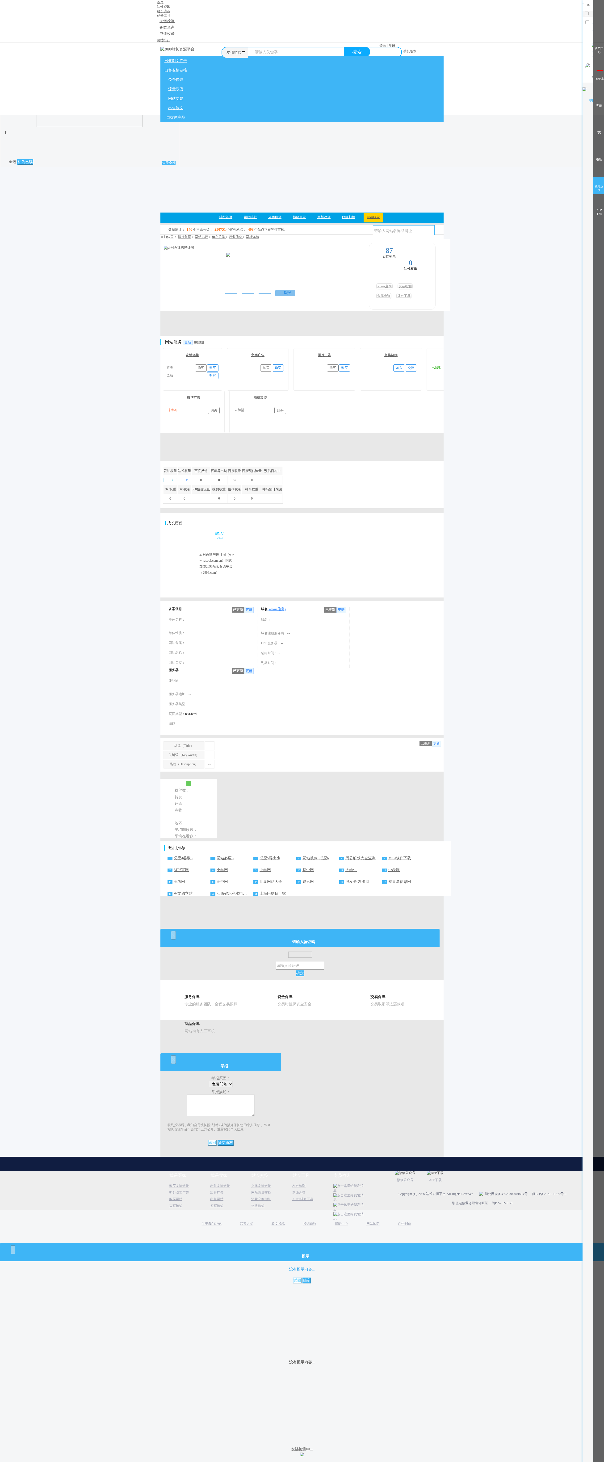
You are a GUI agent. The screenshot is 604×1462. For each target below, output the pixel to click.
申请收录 (167, 34)
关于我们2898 (212, 1224)
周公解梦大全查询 (360, 858)
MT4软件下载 (399, 858)
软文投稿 (278, 1224)
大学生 (351, 870)
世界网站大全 (271, 882)
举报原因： (220, 1078)
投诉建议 (309, 1224)
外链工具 (404, 296)
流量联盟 (175, 89)
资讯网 (308, 882)
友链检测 (167, 21)
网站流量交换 (261, 1192)
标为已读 (25, 162)
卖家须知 (216, 1205)
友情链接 (192, 355)
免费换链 (175, 80)
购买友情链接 (179, 1186)
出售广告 (216, 1192)
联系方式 (246, 1224)
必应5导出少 (270, 858)
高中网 (222, 882)
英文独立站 (183, 893)
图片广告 (324, 355)
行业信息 (236, 237)
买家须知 (175, 1205)
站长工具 (163, 15)
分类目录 (274, 217)
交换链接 (391, 355)
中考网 (394, 870)
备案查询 (167, 27)
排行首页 (225, 217)
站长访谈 (163, 11)
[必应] (275, 274)
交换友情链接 (261, 1186)
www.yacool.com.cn (238, 261)
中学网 (265, 870)
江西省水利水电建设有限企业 (241, 893)
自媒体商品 (175, 117)
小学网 (222, 870)
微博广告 (193, 397)
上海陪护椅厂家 (273, 893)
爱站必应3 (225, 858)
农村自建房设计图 (246, 249)
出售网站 (216, 1199)
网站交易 (175, 98)
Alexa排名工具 (302, 1199)
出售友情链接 (175, 70)
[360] (256, 274)
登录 (382, 45)
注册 (392, 45)
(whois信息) (277, 609)
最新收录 (324, 217)
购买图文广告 (179, 1192)
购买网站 (175, 1199)
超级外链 (299, 1192)
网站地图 (373, 1224)
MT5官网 (181, 870)
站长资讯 (163, 6)
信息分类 (219, 237)
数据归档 (348, 217)
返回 (212, 1142)
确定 (300, 973)
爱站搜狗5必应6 (315, 858)
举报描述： (220, 1092)
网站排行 (163, 40)
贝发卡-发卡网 (357, 882)
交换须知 (257, 1205)
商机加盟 (260, 397)
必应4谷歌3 (183, 858)
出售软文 (175, 108)
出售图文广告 (175, 61)
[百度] (247, 274)
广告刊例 (404, 1224)
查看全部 (169, 163)
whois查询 (384, 286)
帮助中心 (341, 1224)
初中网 (308, 870)
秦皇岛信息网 (399, 882)
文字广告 (257, 355)
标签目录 (299, 217)
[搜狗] (265, 274)
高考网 (179, 882)
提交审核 (225, 1142)
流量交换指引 (261, 1199)
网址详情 (252, 237)
